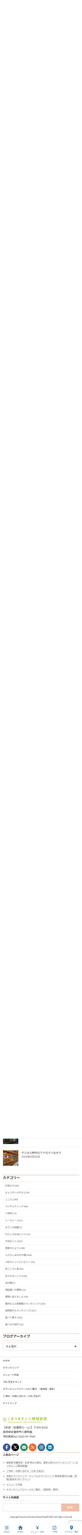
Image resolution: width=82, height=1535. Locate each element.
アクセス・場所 (71, 1532)
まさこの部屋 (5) (13, 1227)
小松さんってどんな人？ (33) (20, 1261)
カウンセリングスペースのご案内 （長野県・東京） (29, 1389)
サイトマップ (10, 1403)
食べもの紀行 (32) (14, 1324)
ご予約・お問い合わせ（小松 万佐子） (22, 1396)
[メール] (24, 1447)
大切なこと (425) (14, 1241)
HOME (6, 1360)
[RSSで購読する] (32, 1447)
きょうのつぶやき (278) (17, 1192)
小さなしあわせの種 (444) (18, 1255)
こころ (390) (11, 1199)
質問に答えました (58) (16, 1296)
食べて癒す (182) (14, 1317)
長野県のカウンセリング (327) (20, 1310)
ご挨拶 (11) (11, 1213)
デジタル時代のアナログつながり (41, 1152)
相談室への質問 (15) (15, 1289)
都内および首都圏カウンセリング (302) (25, 1303)
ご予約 (54, 1532)
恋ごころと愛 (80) (14, 1268)
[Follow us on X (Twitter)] (15, 1447)
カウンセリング (11, 1367)
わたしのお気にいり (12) (17, 1234)
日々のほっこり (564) (16, 1275)
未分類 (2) (10, 1282)
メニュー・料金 (37, 1532)
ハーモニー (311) (14, 1220)
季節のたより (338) (15, 1248)
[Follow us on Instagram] (41, 1447)
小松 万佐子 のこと (12, 1381)
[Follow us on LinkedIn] (50, 1447)
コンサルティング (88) (16, 1206)
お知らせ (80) (12, 1185)
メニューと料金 (11, 1374)
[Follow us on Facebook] (6, 1447)
